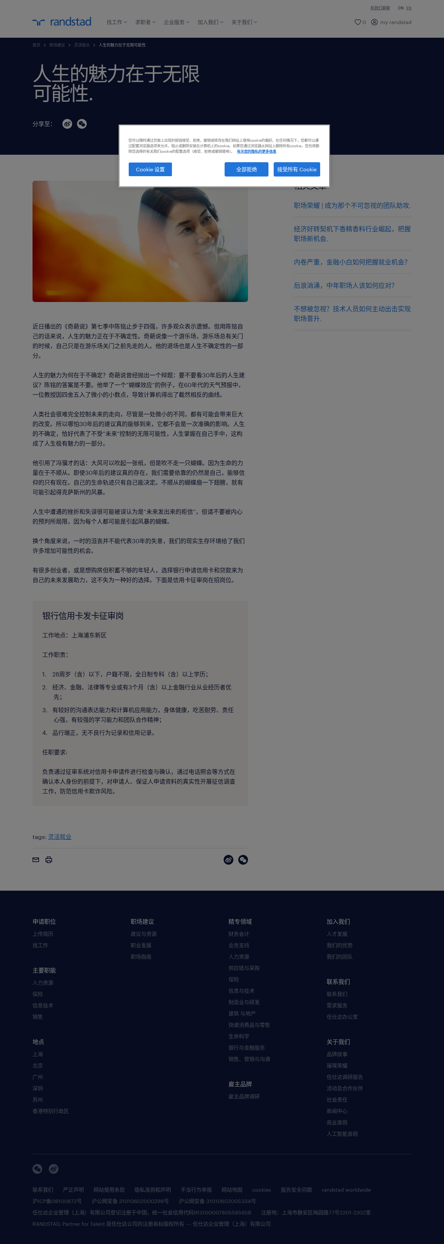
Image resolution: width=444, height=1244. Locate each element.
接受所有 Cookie (297, 169)
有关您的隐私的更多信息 (256, 151)
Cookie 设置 (150, 169)
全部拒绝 (246, 169)
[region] (224, 156)
